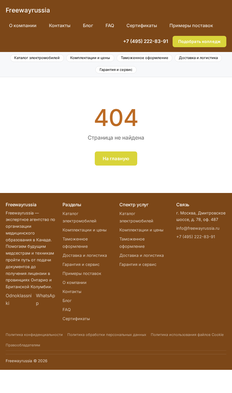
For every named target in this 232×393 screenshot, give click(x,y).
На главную (116, 158)
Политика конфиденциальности (34, 335)
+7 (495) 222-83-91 (145, 41)
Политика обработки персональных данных (106, 335)
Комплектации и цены (90, 58)
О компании (22, 25)
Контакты (59, 25)
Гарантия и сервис (116, 70)
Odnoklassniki (19, 299)
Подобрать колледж (199, 41)
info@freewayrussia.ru (198, 228)
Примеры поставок (191, 25)
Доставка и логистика (198, 58)
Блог (88, 25)
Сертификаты (141, 25)
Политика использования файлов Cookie (187, 335)
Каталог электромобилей (37, 58)
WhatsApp (45, 299)
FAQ (110, 25)
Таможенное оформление (144, 58)
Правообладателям (23, 345)
